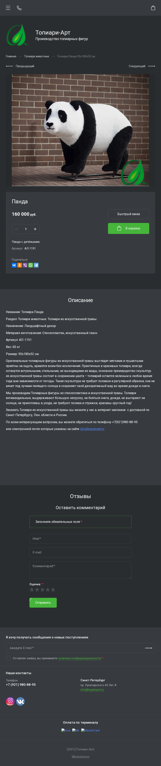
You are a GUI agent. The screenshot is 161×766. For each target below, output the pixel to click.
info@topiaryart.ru (92, 429)
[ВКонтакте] (14, 265)
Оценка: (36, 584)
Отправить (43, 602)
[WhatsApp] (30, 265)
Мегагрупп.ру (80, 756)
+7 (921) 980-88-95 (21, 685)
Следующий (137, 66)
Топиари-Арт (52, 32)
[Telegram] (36, 265)
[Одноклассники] (19, 265)
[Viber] (25, 265)
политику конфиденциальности (79, 658)
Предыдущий (25, 66)
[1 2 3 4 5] (80, 589)
